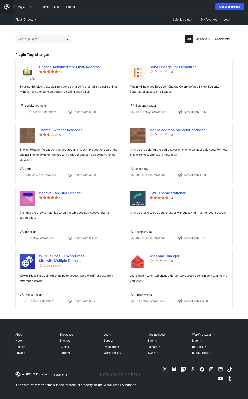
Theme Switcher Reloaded (61, 130)
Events (152, 340)
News (19, 340)
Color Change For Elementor (172, 67)
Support (109, 340)
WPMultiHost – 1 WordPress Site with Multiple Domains (62, 258)
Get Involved (156, 334)
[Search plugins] (68, 39)
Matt (196, 340)
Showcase (66, 334)
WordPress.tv (114, 352)
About (19, 334)
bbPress (199, 346)
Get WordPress (229, 6)
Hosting (20, 346)
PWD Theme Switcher (167, 193)
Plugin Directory (26, 19)
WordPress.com (204, 334)
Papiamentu (60, 374)
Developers (111, 346)
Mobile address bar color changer (177, 130)
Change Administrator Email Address (69, 67)
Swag (153, 352)
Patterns (65, 352)
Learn (107, 334)
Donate (154, 346)
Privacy (20, 352)
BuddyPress (201, 352)
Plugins (64, 346)
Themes (65, 340)
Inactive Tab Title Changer (60, 193)
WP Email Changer (164, 256)
